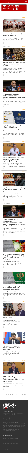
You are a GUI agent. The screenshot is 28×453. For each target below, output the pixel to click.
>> (25, 394)
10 (20, 394)
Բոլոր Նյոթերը (7, 8)
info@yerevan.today (14, 438)
